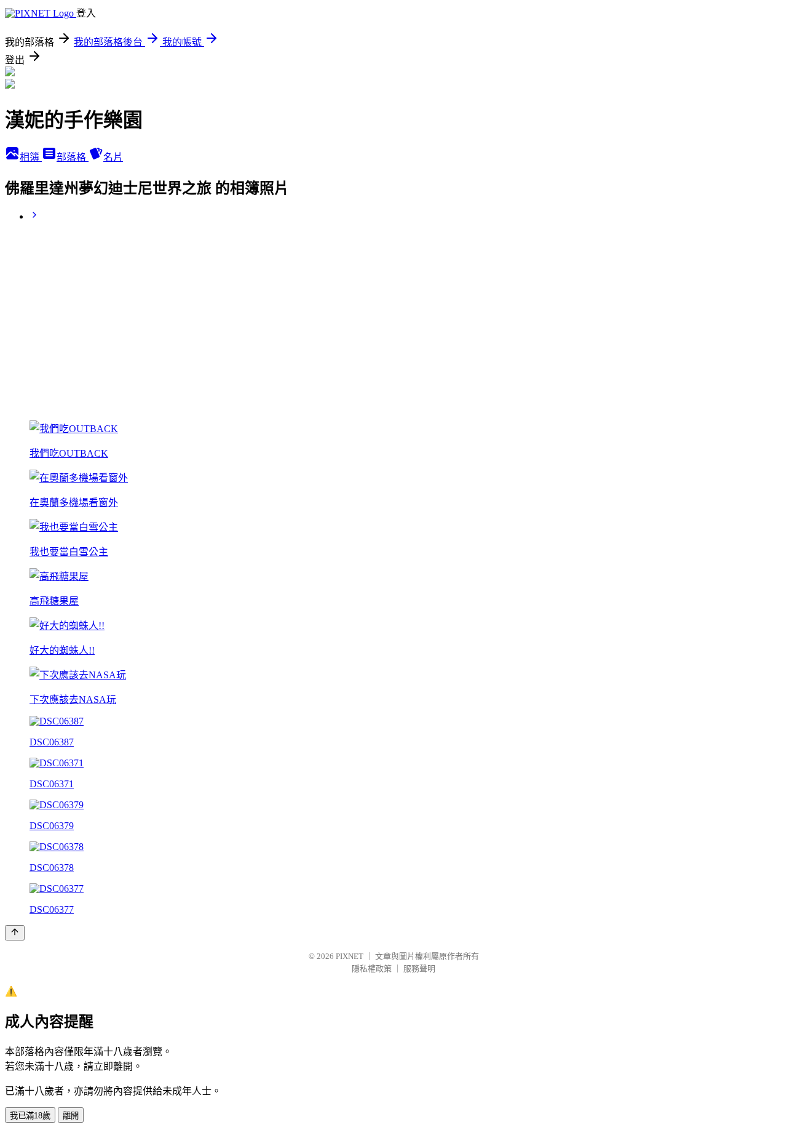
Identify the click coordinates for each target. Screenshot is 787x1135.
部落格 (73, 157)
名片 (113, 157)
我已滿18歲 (30, 1115)
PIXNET (349, 956)
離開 (71, 1115)
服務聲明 (419, 968)
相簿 (31, 157)
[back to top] (15, 932)
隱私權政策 (372, 968)
